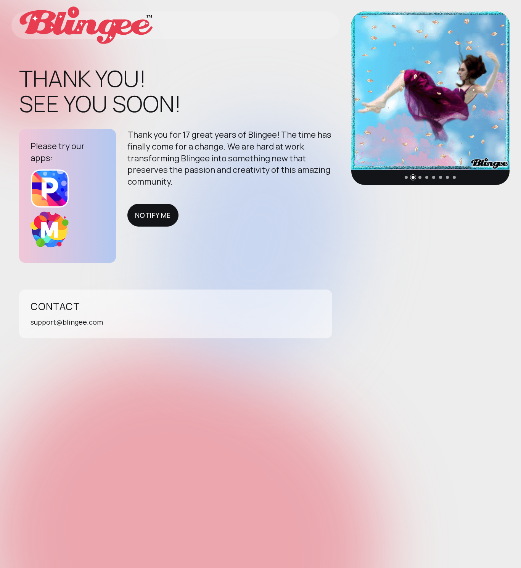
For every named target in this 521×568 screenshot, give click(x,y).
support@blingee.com (67, 322)
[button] (406, 177)
